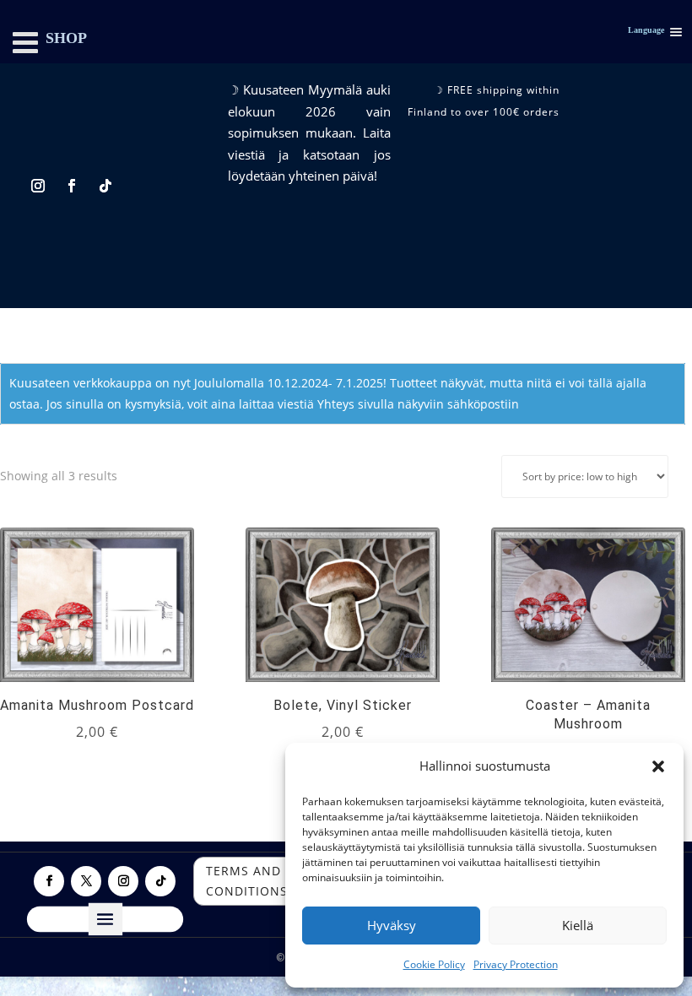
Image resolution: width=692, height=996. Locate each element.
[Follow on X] (86, 881)
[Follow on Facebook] (71, 185)
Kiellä (577, 925)
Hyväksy (391, 925)
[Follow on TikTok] (105, 185)
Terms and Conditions (247, 881)
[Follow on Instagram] (37, 185)
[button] (658, 766)
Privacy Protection (515, 964)
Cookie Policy (434, 964)
